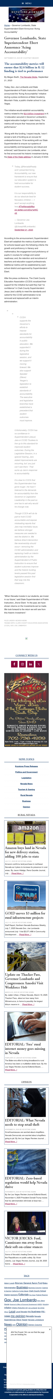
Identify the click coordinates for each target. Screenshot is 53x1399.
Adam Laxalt (9, 1283)
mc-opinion (18, 1316)
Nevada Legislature (36, 1319)
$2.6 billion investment (34, 113)
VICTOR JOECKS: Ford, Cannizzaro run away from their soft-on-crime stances (24, 1243)
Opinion (26, 806)
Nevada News (21, 620)
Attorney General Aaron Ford (28, 1282)
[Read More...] (17, 873)
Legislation (26, 777)
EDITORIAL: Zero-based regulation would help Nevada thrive (26, 1183)
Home (7, 25)
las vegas (41, 1308)
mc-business (34, 1311)
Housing (46, 1304)
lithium (6, 1312)
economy (14, 1294)
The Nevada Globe (28, 76)
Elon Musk (32, 1295)
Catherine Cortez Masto (20, 1291)
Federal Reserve (42, 1295)
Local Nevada (21, 1311)
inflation (7, 1307)
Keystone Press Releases (26, 766)
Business (26, 801)
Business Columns (35, 1288)
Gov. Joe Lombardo (18, 625)
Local (12, 1311)
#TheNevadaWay (27, 206)
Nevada (30, 1316)
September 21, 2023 (24, 229)
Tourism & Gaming (26, 789)
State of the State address (19, 156)
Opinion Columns (35, 1324)
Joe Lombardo (32, 1308)
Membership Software (29, 1384)
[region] (26, 710)
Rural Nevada (26, 795)
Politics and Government (26, 772)
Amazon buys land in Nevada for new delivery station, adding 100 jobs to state (25, 852)
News (8, 1324)
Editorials (23, 1294)
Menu (28, 3)
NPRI (14, 1325)
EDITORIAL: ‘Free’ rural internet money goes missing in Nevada (25, 1049)
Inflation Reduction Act (20, 1308)
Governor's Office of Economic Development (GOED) (26, 1304)
